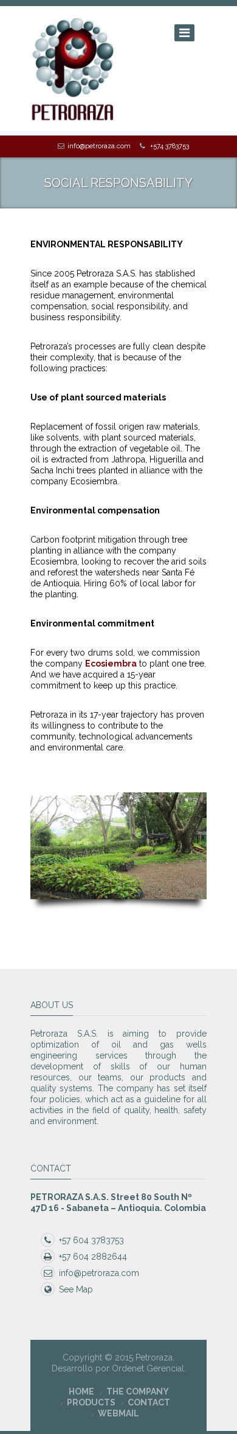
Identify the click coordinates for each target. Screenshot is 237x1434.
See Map (76, 1289)
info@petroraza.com (99, 146)
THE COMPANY (137, 1391)
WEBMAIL (118, 1413)
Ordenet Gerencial (148, 1368)
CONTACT (149, 1402)
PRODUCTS (91, 1402)
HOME (81, 1391)
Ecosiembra (111, 663)
